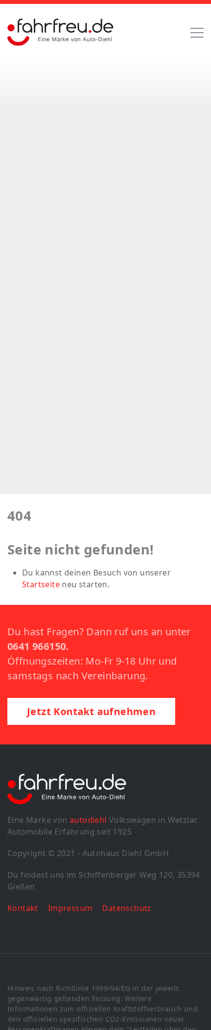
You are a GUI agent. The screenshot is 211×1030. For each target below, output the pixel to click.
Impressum (70, 908)
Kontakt (22, 908)
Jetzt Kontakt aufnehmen (91, 711)
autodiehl (88, 819)
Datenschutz (126, 908)
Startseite (41, 584)
